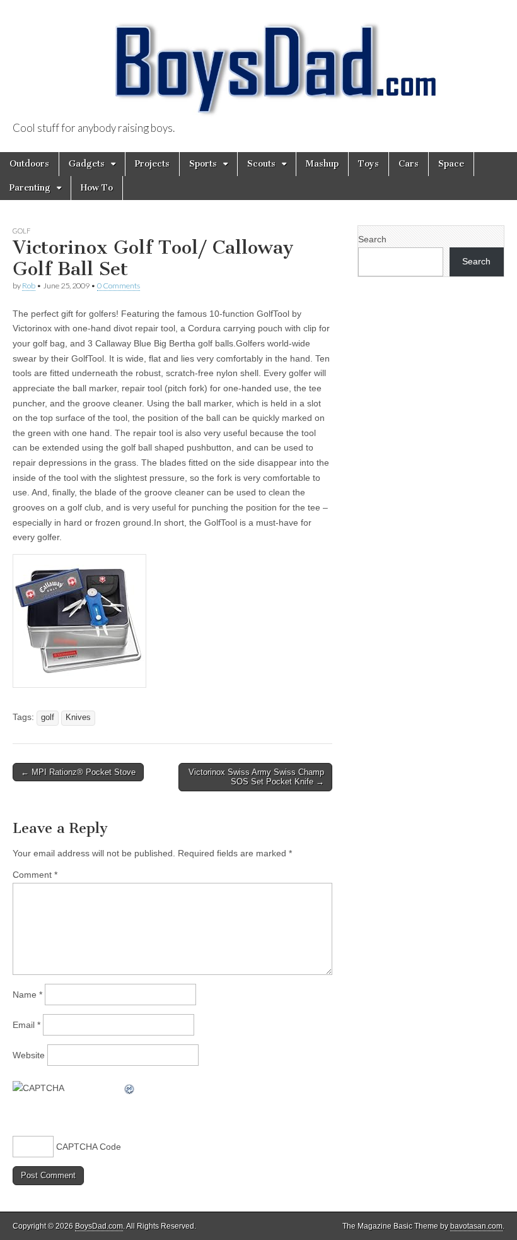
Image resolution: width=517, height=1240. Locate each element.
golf (47, 717)
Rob (28, 285)
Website (29, 1055)
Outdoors (29, 163)
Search (372, 239)
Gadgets (87, 163)
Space (451, 163)
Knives (78, 717)
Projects (152, 163)
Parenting (29, 187)
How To (97, 187)
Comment (35, 875)
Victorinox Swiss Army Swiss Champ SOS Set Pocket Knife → (256, 777)
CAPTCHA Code (88, 1147)
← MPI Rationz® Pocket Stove (78, 772)
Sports (203, 163)
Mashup (322, 163)
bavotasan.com (476, 1226)
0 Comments (118, 285)
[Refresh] (130, 1088)
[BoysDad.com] (258, 61)
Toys (368, 163)
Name (27, 994)
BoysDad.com (99, 1226)
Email (26, 1025)
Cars (408, 163)
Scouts (261, 163)
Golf (21, 231)
